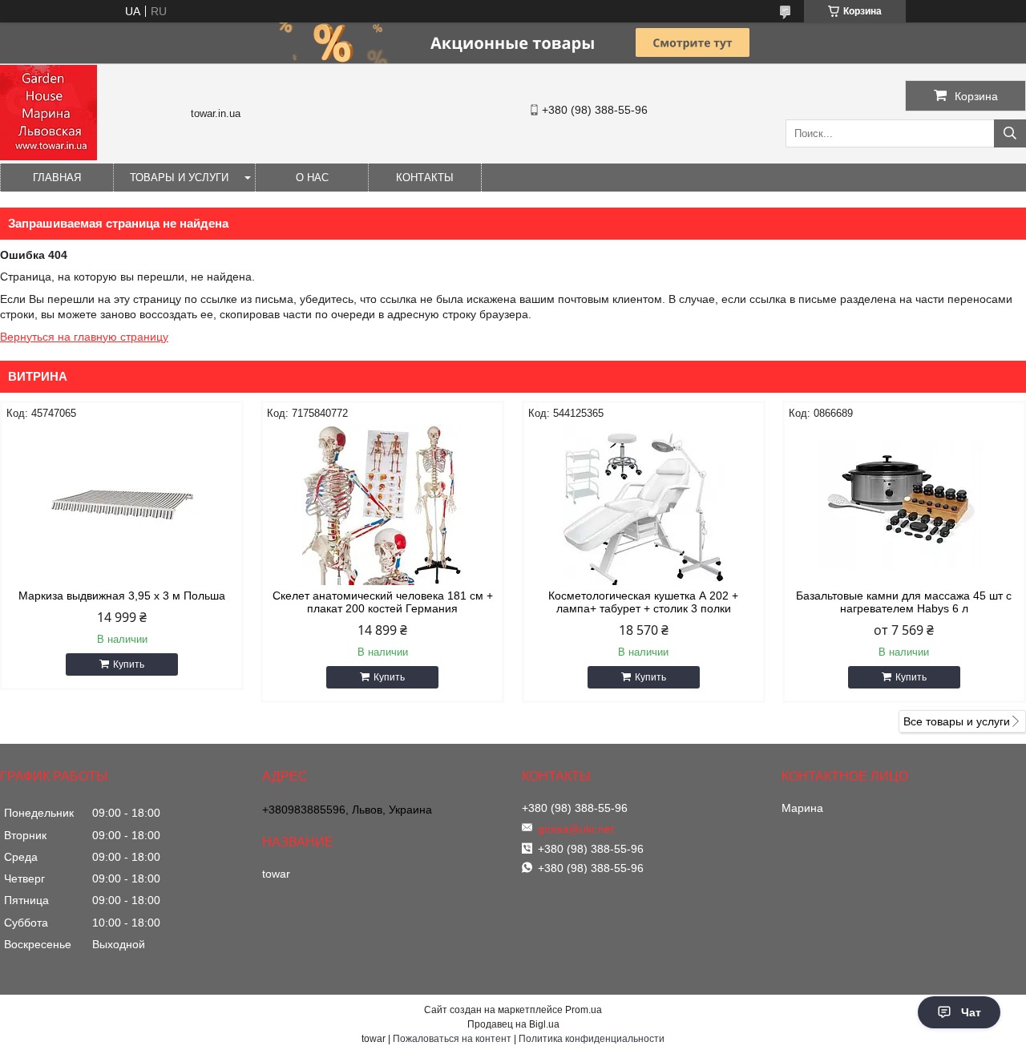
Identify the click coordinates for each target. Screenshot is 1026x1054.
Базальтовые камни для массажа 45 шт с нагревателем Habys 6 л (904, 602)
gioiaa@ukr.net (576, 828)
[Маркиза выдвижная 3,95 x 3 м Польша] (121, 505)
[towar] (48, 156)
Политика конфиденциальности (591, 1038)
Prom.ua (583, 1010)
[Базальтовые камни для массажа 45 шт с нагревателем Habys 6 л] (904, 505)
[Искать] (1010, 133)
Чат (971, 1012)
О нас (312, 178)
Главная (57, 178)
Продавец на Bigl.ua (513, 1024)
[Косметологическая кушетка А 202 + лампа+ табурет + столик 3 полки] (643, 505)
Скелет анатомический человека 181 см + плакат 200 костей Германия (383, 602)
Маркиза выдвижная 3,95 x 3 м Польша (121, 595)
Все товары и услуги (956, 721)
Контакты (425, 178)
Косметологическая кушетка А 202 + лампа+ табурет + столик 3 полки (643, 602)
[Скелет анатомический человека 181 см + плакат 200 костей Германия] (382, 505)
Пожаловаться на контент (452, 1038)
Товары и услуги (179, 178)
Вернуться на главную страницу (84, 336)
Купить (128, 664)
